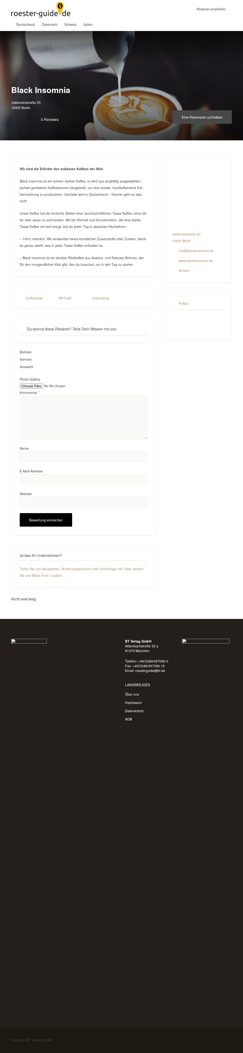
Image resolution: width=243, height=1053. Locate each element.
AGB (128, 719)
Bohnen (26, 351)
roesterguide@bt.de (150, 670)
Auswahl (26, 366)
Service (26, 359)
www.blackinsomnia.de (196, 260)
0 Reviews (50, 119)
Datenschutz (134, 710)
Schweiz (70, 24)
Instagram (229, 1040)
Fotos (183, 303)
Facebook (222, 1040)
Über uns (132, 694)
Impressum (133, 702)
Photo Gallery (30, 379)
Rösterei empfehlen (211, 9)
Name (24, 448)
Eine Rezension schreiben (202, 117)
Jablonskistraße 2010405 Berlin (26, 105)
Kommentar (29, 392)
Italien (88, 24)
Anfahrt (184, 270)
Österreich (49, 24)
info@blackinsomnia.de (196, 250)
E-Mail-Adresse (31, 471)
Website (26, 493)
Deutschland (25, 24)
